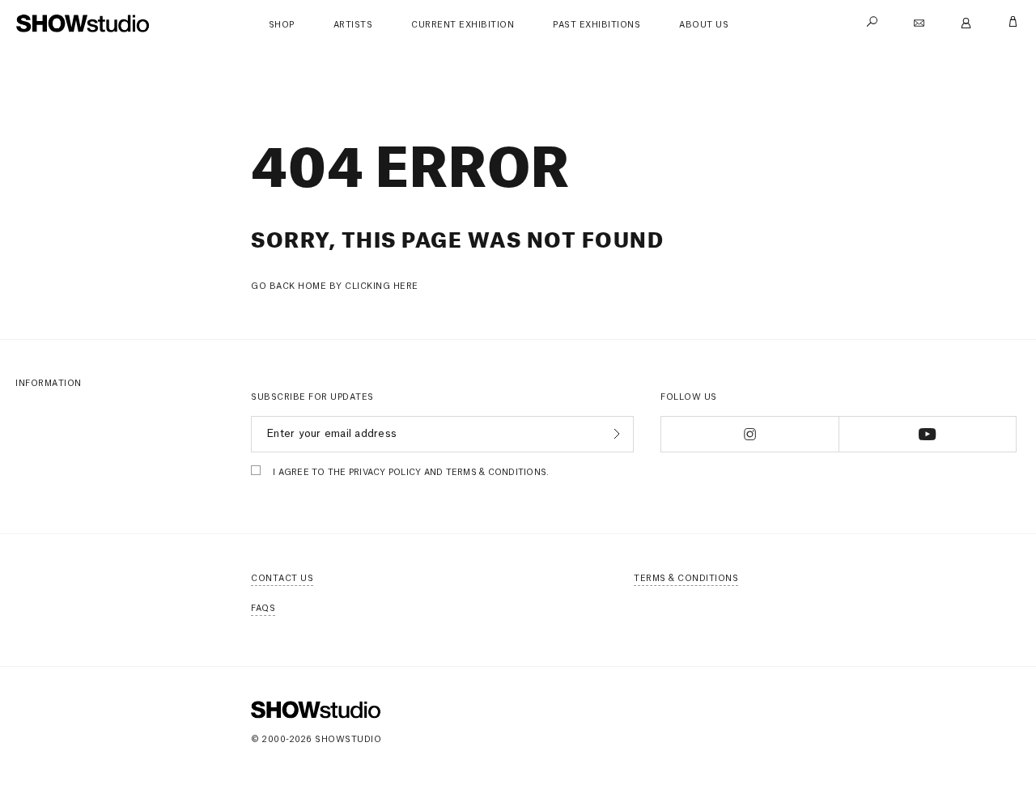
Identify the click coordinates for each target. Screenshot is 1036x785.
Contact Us (282, 579)
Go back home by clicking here (334, 286)
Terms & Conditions (686, 579)
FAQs (263, 609)
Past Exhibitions (596, 25)
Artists (353, 25)
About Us (703, 25)
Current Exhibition (462, 25)
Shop (282, 25)
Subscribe (615, 434)
